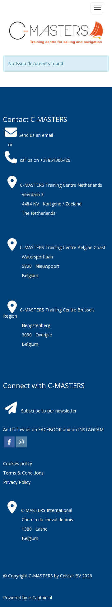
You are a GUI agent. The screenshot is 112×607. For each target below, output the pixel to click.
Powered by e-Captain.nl (27, 597)
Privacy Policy (16, 482)
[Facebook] (9, 442)
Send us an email (36, 135)
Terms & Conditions (23, 473)
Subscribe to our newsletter (49, 411)
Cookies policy (17, 463)
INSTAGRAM (91, 429)
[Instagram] (21, 442)
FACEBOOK (49, 429)
